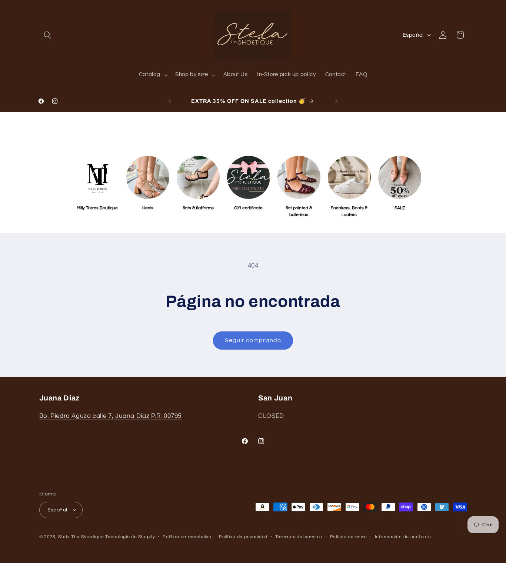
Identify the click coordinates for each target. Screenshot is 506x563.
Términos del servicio (298, 537)
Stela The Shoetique (81, 536)
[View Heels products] (147, 177)
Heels (147, 208)
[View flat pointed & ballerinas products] (298, 177)
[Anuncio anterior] (170, 101)
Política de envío (348, 537)
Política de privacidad (243, 537)
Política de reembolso (187, 537)
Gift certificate (248, 208)
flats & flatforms (198, 208)
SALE (400, 208)
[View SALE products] (399, 177)
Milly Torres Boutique (97, 208)
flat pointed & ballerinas (299, 211)
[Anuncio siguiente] (336, 101)
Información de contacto (403, 537)
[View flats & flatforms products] (198, 177)
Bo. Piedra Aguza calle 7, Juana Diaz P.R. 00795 (110, 415)
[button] (47, 34)
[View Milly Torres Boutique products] (97, 177)
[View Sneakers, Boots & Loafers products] (349, 177)
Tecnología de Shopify (130, 536)
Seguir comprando (253, 340)
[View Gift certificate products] (248, 177)
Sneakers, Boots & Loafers (349, 211)
